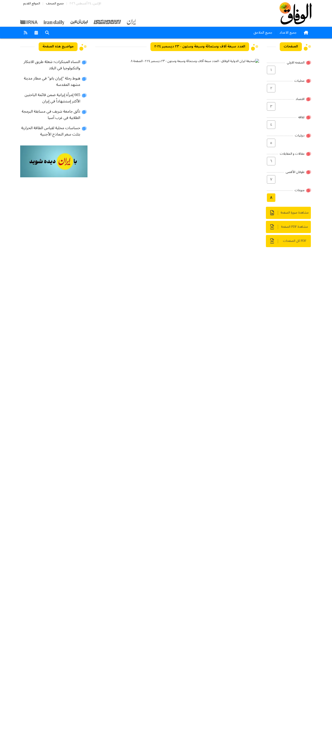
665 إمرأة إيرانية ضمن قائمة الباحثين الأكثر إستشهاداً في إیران (52, 98)
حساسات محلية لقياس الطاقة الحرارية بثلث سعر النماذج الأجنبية (50, 131)
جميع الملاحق (262, 33)
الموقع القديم (31, 3)
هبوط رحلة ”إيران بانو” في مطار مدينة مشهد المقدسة (52, 81)
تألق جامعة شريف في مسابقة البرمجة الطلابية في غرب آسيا (51, 114)
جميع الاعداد (288, 33)
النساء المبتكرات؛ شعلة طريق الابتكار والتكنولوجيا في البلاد (52, 65)
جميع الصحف (55, 3)
